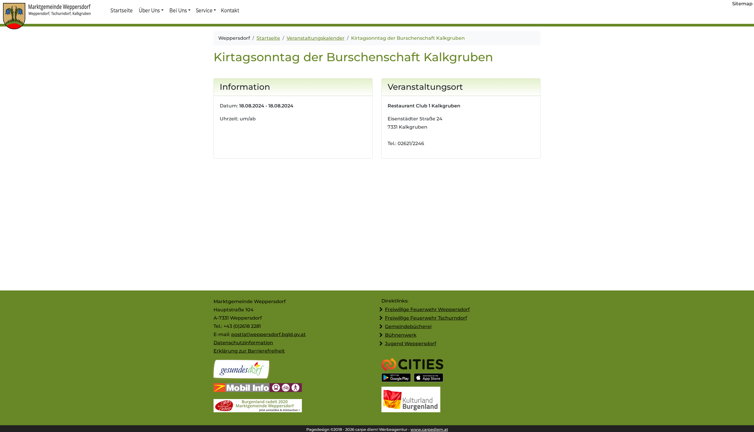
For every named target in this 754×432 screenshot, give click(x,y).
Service (204, 10)
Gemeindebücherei (408, 326)
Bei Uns (178, 10)
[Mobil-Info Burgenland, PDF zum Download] (258, 388)
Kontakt (230, 10)
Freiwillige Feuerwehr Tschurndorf (426, 318)
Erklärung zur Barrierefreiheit (249, 351)
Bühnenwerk (400, 335)
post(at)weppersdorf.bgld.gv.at (268, 334)
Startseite (121, 10)
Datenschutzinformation (243, 342)
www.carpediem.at (429, 429)
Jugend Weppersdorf (410, 343)
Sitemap (742, 3)
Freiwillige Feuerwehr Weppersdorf (427, 309)
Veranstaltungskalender (316, 38)
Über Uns (149, 10)
